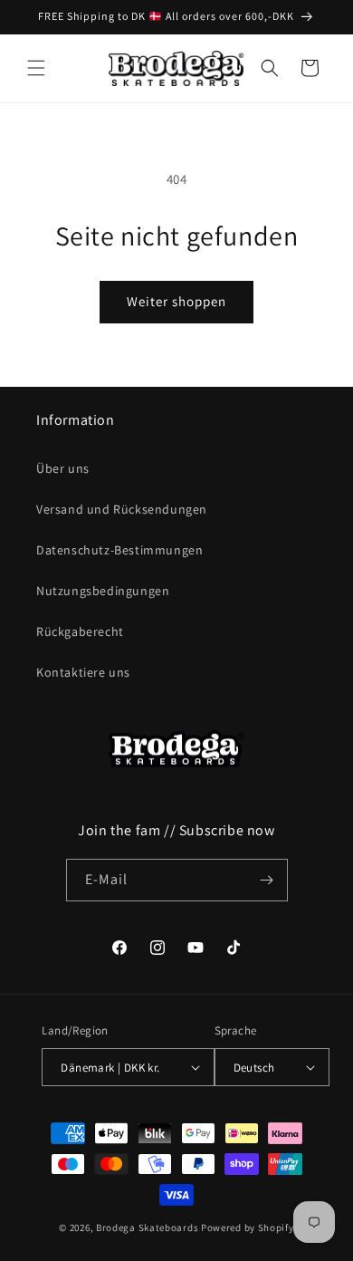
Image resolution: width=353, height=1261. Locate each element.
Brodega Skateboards (147, 1227)
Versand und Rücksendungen (121, 509)
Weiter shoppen (176, 301)
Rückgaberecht (80, 631)
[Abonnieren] (267, 880)
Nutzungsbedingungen (102, 590)
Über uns (63, 468)
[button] (36, 68)
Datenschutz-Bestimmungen (119, 550)
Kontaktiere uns (83, 672)
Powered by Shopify (247, 1227)
